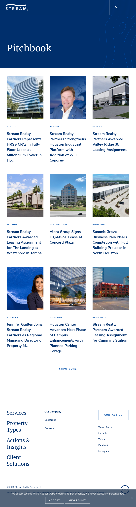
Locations (50, 420)
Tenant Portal (105, 427)
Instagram (103, 451)
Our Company (52, 411)
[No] (132, 498)
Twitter (102, 439)
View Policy (77, 500)
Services (16, 413)
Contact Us (113, 414)
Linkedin (102, 433)
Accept (54, 500)
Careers (49, 428)
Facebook (103, 445)
